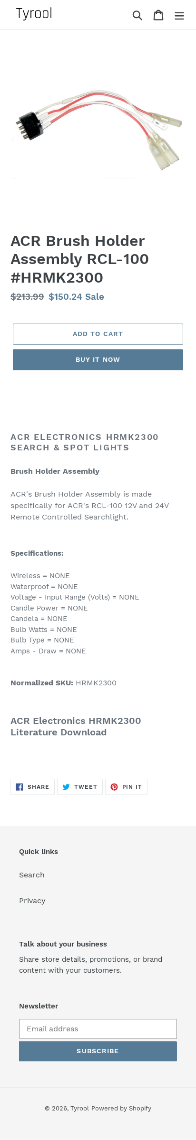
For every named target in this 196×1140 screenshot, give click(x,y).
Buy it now (98, 359)
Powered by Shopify (121, 1108)
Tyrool (79, 1108)
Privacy (32, 900)
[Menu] (179, 14)
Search (32, 874)
